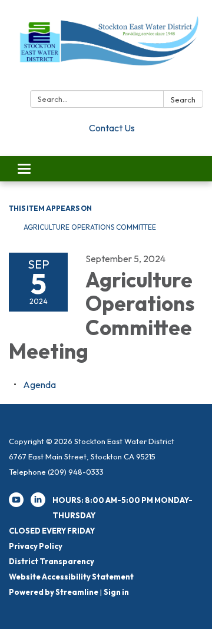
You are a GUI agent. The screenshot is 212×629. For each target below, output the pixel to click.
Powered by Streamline (53, 592)
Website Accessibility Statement (71, 576)
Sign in (116, 592)
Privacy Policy (35, 546)
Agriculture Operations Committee (90, 227)
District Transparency (51, 561)
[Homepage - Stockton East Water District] (106, 47)
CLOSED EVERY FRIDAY (52, 530)
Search (183, 99)
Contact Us (112, 128)
